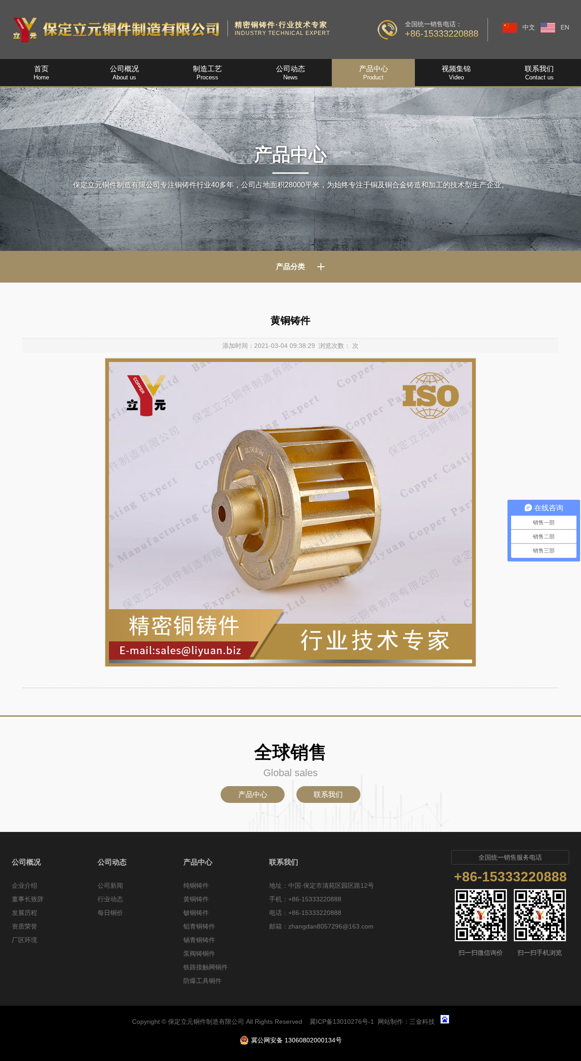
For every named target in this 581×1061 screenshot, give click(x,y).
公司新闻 (110, 885)
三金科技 (422, 1021)
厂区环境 (24, 940)
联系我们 (328, 794)
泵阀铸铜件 (199, 953)
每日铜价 (110, 912)
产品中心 (252, 794)
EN (565, 27)
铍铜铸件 (196, 912)
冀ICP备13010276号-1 (342, 1021)
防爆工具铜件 (202, 980)
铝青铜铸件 (199, 926)
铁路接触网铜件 (205, 967)
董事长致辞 (28, 899)
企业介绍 (24, 885)
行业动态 (110, 899)
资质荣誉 (24, 926)
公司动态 (112, 862)
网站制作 (390, 1021)
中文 (528, 27)
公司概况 (26, 862)
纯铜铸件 (196, 885)
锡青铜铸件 (199, 940)
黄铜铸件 (196, 899)
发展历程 (24, 912)
